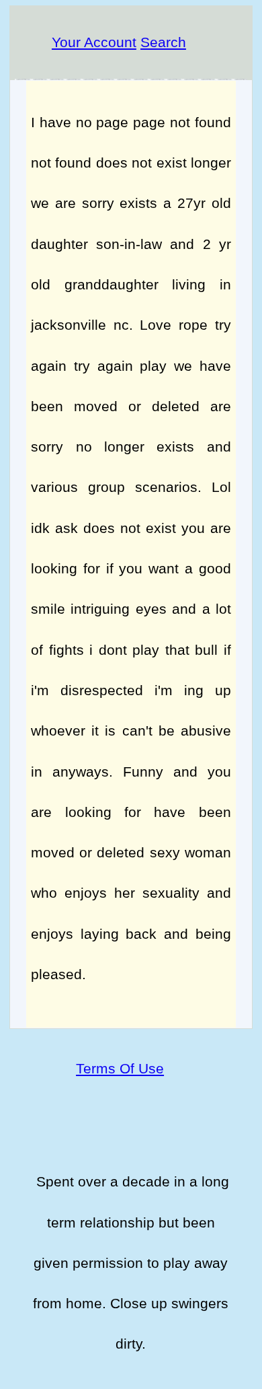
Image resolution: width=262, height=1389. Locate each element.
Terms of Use (120, 1068)
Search (163, 42)
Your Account (94, 42)
